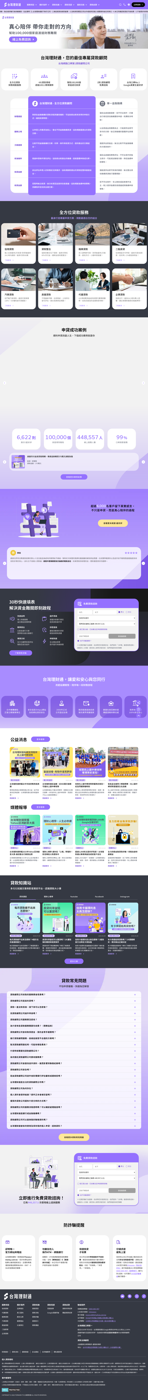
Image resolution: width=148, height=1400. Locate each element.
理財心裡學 (48, 896)
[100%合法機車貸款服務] (92, 234)
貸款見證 (68, 4)
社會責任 (20, 1325)
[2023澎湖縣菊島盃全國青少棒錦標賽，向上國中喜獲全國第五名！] (123, 762)
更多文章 (74, 961)
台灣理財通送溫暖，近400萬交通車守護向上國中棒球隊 (56, 785)
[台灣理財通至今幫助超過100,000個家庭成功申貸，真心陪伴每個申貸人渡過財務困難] (74, 31)
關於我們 (43, 4)
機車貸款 (83, 249)
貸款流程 (35, 1312)
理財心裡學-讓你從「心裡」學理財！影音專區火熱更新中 (57, 852)
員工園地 (20, 1312)
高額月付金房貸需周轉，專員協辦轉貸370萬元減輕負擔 (50, 456)
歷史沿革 (20, 1317)
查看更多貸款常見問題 (74, 1137)
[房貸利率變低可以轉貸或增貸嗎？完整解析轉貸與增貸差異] (57, 918)
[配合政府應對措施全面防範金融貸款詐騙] (123, 830)
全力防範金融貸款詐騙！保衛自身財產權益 (122, 852)
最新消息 (81, 4)
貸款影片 (35, 1321)
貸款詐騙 (35, 1317)
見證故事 (50, 1308)
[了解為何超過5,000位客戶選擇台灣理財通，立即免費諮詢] (90, 830)
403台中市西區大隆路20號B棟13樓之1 (100, 1318)
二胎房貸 (120, 249)
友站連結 (35, 1352)
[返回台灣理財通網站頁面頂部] (138, 715)
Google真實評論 (53, 1312)
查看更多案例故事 (74, 477)
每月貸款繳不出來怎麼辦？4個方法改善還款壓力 (24, 940)
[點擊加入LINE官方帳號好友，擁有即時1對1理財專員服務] (128, 4)
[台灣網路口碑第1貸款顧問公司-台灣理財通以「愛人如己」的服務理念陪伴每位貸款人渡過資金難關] (12, 5)
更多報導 (41, 739)
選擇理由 (20, 1321)
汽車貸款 (9, 294)
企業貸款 (120, 294)
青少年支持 (15, 780)
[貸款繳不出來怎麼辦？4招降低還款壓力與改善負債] (25, 918)
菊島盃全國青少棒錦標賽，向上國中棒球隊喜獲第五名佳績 (122, 785)
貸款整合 (46, 249)
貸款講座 (23, 896)
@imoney (92, 1312)
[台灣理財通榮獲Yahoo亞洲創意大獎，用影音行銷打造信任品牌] (25, 830)
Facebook (99, 896)
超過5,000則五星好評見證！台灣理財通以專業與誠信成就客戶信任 (89, 852)
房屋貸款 (46, 294)
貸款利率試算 (67, 1308)
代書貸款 (83, 294)
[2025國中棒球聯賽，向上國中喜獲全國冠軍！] (90, 762)
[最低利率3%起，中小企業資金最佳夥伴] (129, 279)
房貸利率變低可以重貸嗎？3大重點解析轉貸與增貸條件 (56, 940)
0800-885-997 (94, 1309)
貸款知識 (55, 4)
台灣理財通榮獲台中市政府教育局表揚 (24, 785)
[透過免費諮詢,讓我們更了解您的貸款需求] (138, 709)
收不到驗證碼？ (85, 641)
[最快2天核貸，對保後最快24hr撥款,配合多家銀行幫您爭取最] (18, 234)
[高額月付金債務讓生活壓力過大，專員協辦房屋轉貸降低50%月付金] (18, 461)
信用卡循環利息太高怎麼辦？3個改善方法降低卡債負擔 (89, 940)
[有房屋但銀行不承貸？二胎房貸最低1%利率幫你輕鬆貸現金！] (129, 234)
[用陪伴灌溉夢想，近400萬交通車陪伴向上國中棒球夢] (57, 762)
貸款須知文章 (16, 936)
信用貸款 (9, 249)
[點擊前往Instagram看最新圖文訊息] (137, 1296)
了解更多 (8, 260)
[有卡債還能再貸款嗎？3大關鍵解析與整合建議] (123, 918)
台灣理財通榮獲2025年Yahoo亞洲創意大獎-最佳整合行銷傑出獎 (25, 852)
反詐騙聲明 (46, 1352)
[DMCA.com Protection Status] (11, 1390)
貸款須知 (15, 1352)
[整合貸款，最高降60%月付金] (55, 234)
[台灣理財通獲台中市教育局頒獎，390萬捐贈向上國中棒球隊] (25, 762)
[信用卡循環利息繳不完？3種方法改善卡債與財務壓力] (90, 918)
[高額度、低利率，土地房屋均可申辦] (55, 279)
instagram (125, 896)
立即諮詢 (137, 4)
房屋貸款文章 (48, 936)
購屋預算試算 (67, 1312)
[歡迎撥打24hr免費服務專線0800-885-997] (124, 4)
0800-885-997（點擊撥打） (127, 1271)
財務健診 (5, 1352)
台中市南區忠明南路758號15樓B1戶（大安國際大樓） (102, 1347)
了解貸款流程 (21, 653)
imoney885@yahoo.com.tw (96, 1315)
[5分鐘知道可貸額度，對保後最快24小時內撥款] (18, 279)
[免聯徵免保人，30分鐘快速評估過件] (92, 279)
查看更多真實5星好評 (112, 523)
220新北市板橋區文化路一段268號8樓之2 (101, 1321)
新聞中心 (14, 848)
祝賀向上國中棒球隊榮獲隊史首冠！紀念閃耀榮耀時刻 (90, 785)
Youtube (74, 896)
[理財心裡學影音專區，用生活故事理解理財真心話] (57, 830)
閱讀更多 (13, 798)
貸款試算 (93, 4)
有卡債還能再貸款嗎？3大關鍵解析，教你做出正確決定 (121, 940)
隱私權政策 (58, 1352)
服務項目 (30, 4)
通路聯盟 (25, 1352)
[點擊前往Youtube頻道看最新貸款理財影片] (122, 1296)
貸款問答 (35, 1308)
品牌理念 (20, 1308)
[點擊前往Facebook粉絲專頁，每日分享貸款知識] (144, 1296)
